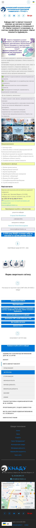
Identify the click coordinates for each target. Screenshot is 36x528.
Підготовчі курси (18, 304)
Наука (18, 434)
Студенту (18, 437)
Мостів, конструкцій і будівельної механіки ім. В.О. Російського (18, 412)
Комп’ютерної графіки (10, 417)
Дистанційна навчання (18, 322)
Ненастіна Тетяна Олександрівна (18, 225)
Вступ (29, 16)
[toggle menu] (3, 2)
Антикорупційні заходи (18, 444)
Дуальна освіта (18, 326)
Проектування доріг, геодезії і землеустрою (17, 407)
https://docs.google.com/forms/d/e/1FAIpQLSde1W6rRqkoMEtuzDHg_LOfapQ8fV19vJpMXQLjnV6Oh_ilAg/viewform (18, 286)
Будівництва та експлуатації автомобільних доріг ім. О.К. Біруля (17, 354)
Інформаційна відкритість (18, 451)
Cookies (26, 525)
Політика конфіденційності (15, 525)
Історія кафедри (8, 376)
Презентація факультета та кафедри (18, 315)
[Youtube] (14, 16)
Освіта (18, 430)
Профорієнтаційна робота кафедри (18, 346)
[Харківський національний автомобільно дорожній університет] (15, 9)
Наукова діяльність (9, 384)
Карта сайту (18, 455)
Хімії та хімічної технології (11, 364)
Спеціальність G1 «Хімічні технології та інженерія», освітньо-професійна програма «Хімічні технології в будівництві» (18, 309)
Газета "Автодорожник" (18, 441)
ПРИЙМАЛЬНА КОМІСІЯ (18, 301)
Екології (5, 359)
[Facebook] (4, 16)
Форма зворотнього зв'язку (18, 266)
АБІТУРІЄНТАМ (7, 372)
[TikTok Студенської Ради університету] (23, 16)
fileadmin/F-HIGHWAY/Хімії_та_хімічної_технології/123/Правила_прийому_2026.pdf (18, 336)
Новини (6, 397)
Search (28, 0)
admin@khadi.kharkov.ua (19, 479)
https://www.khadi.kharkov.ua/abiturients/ (18, 246)
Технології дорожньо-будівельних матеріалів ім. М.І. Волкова (18, 402)
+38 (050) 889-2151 (18, 476)
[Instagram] (9, 16)
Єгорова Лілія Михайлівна (18, 215)
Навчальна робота (9, 380)
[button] (3, 47)
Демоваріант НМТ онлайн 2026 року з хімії (18, 318)
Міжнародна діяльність (11, 389)
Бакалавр (6, 393)
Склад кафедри (8, 368)
